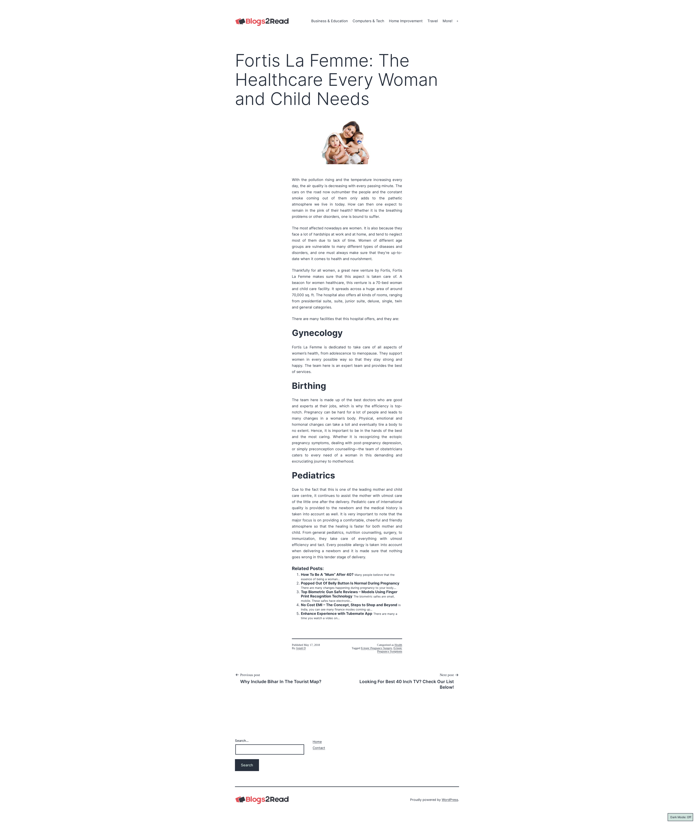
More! (448, 21)
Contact (319, 748)
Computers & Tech (368, 21)
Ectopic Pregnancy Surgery (376, 648)
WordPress (450, 800)
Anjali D (301, 648)
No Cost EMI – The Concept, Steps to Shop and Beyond (349, 605)
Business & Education (329, 21)
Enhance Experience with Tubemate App (336, 613)
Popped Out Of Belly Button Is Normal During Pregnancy (350, 583)
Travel (432, 21)
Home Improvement (406, 21)
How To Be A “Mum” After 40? (327, 574)
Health (398, 644)
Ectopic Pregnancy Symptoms (389, 650)
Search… (242, 741)
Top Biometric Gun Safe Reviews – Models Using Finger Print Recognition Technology (349, 594)
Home (317, 742)
